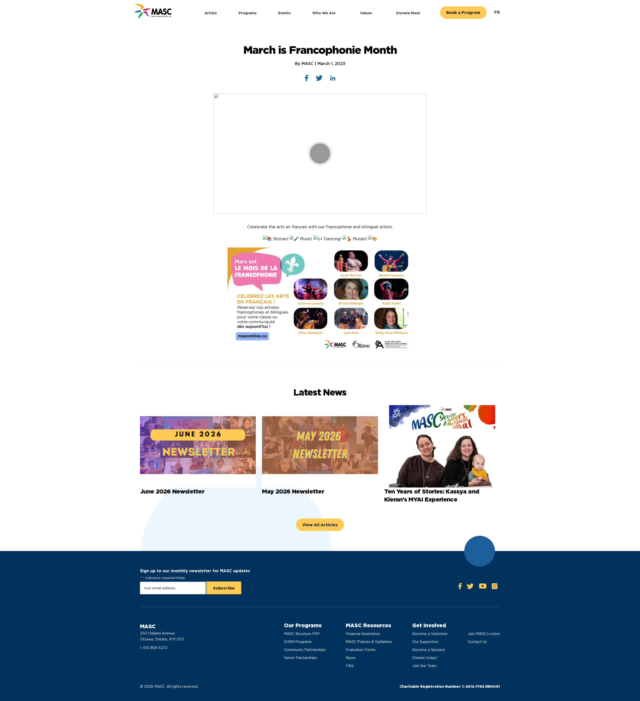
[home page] (152, 11)
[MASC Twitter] (470, 587)
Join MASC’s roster (484, 634)
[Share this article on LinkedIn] (332, 79)
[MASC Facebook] (460, 587)
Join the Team (424, 666)
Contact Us (477, 642)
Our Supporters (425, 642)
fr (497, 12)
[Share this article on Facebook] (306, 79)
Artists (210, 13)
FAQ (350, 666)
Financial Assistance (363, 634)
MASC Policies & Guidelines (369, 642)
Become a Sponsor (428, 650)
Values (366, 13)
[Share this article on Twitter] (319, 79)
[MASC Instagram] (494, 587)
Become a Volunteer (430, 634)
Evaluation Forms (361, 650)
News (351, 658)
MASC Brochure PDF (302, 634)
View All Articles (320, 524)
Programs (247, 13)
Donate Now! (408, 13)
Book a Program (463, 12)
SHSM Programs (298, 642)
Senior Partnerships (300, 658)
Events (284, 13)
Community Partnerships (305, 650)
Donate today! (424, 658)
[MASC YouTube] (482, 587)
